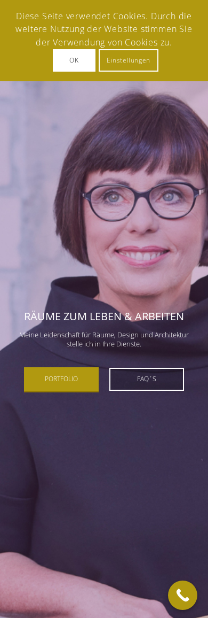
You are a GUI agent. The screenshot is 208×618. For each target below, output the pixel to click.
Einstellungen (128, 60)
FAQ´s (146, 378)
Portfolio (61, 378)
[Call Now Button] (182, 595)
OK (73, 60)
